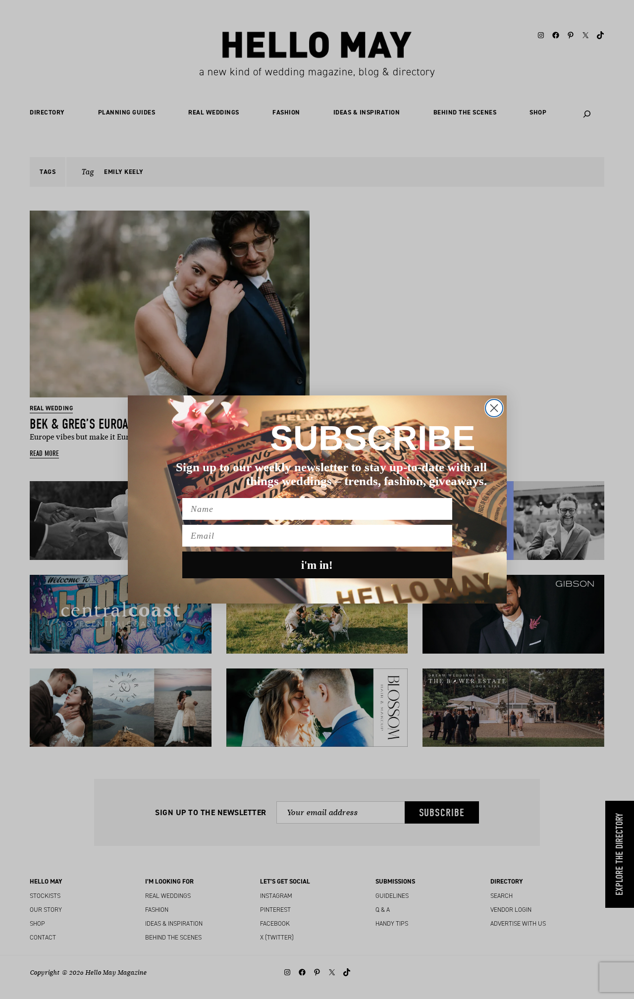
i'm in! (317, 565)
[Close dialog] (494, 408)
